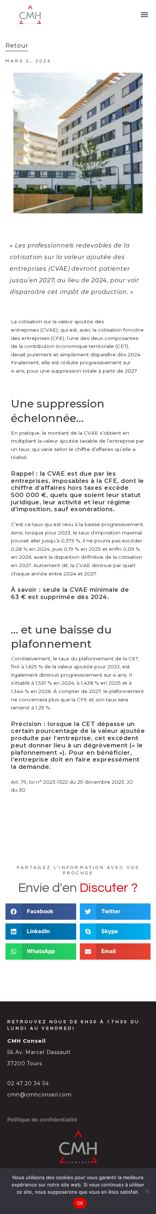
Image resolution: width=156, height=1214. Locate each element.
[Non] (147, 1191)
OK (80, 1203)
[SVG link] (30, 14)
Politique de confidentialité (42, 1119)
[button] (145, 15)
